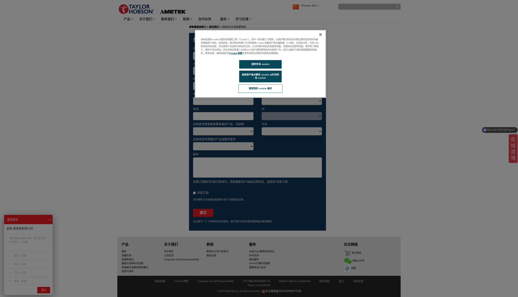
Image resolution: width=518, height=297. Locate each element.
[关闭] (320, 34)
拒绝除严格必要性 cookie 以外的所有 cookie (260, 76)
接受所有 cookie (260, 64)
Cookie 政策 (236, 53)
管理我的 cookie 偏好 (260, 88)
